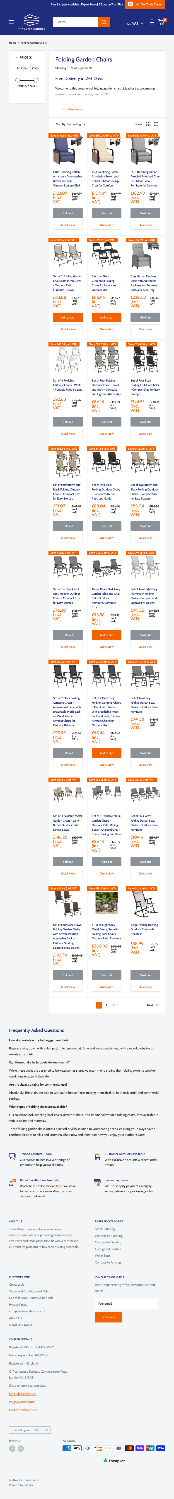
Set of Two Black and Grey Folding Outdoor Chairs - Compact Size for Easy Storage (66, 595)
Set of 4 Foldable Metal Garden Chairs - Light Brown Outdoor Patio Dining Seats (67, 822)
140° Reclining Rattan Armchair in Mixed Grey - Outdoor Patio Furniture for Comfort (145, 178)
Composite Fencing (108, 1262)
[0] (161, 22)
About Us (15, 1318)
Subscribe (108, 1317)
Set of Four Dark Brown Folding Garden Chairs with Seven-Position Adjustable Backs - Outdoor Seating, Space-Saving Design (67, 936)
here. (59, 1186)
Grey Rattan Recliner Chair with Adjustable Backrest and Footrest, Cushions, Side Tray (143, 283)
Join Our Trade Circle (148, 4)
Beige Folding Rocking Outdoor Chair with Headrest (144, 929)
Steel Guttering (105, 1229)
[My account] (152, 21)
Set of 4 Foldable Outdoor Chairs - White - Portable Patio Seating (67, 385)
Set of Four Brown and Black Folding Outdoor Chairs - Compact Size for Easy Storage (66, 491)
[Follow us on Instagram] (21, 1448)
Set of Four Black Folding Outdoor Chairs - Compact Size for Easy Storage (145, 387)
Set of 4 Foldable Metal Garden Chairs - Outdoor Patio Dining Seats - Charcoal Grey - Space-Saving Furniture (106, 825)
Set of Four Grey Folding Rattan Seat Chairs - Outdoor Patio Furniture (144, 822)
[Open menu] (11, 22)
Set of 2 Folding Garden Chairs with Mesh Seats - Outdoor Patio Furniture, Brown (67, 283)
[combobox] (75, 22)
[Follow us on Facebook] (12, 1448)
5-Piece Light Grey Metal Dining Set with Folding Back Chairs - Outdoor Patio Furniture (106, 931)
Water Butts (103, 1256)
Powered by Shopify (21, 1485)
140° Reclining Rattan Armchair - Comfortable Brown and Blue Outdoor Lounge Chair (67, 178)
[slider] (17, 80)
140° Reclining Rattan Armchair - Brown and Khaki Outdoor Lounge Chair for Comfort (106, 178)
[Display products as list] (156, 124)
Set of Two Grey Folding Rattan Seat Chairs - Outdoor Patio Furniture (144, 704)
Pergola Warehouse (22, 1402)
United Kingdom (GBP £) (26, 1430)
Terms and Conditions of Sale (28, 1291)
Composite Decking (108, 1242)
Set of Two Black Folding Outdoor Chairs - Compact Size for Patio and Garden (106, 491)
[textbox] (21, 68)
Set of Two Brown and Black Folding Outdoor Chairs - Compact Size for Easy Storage (144, 491)
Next (150, 1005)
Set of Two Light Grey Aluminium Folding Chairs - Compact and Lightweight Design (143, 595)
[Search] (104, 22)
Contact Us (16, 1284)
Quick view (68, 225)
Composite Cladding (109, 1236)
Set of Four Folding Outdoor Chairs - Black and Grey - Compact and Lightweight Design (106, 387)
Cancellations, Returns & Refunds (31, 1298)
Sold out (68, 213)
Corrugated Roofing (108, 1249)
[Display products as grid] (148, 124)
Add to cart (68, 317)
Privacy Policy (18, 1305)
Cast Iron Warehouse (23, 1410)
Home (12, 42)
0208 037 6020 (20, 1325)
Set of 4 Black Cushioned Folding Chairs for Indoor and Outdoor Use (104, 283)
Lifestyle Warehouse (22, 1394)
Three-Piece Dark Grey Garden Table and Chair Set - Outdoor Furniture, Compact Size (106, 598)
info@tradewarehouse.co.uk (27, 1311)
